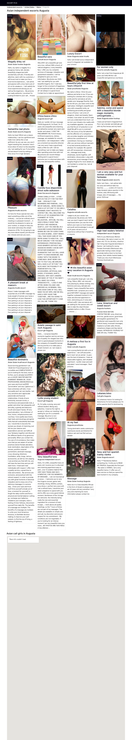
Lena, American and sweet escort (107, 304)
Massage (72, 478)
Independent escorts (14, 7)
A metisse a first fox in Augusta (78, 342)
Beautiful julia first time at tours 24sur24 (80, 84)
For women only (105, 67)
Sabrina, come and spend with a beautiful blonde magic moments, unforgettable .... (110, 112)
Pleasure (12, 207)
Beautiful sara (45, 56)
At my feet (72, 422)
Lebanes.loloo (104, 393)
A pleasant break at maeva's (18, 283)
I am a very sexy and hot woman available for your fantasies (110, 174)
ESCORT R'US (12, 3)
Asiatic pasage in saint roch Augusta (49, 326)
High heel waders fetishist (110, 230)
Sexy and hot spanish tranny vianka (108, 453)
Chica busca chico (47, 116)
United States (29, 7)
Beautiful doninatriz (18, 359)
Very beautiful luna (47, 456)
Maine (39, 7)
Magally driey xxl (16, 61)
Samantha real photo (18, 129)
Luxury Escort (74, 53)
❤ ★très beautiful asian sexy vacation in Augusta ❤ (80, 270)
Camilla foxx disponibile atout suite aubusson (50, 189)
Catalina (71, 209)
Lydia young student (48, 398)
